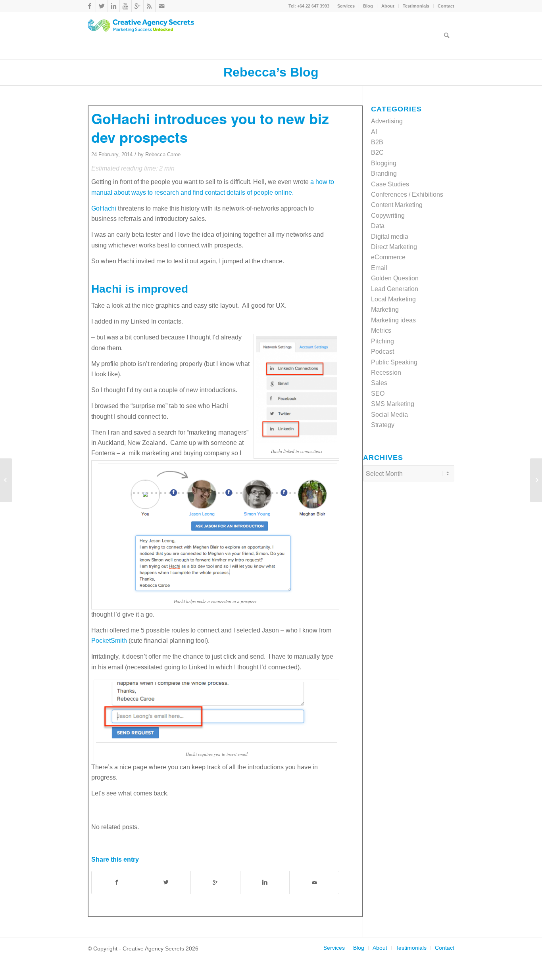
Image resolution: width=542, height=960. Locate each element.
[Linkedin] (113, 6)
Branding (384, 173)
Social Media (389, 414)
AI (374, 131)
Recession (386, 372)
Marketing (385, 309)
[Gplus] (137, 6)
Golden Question (395, 278)
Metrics (381, 330)
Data (377, 225)
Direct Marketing (394, 246)
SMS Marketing (392, 403)
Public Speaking (394, 362)
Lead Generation (394, 289)
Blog (368, 6)
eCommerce (388, 257)
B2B (377, 142)
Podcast (382, 351)
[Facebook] (90, 6)
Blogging (383, 163)
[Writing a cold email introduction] (6, 480)
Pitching (382, 341)
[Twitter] (102, 6)
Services (346, 6)
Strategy (382, 425)
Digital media (389, 236)
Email (379, 267)
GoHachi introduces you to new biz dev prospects (210, 127)
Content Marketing (397, 204)
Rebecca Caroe (163, 154)
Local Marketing (393, 299)
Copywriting (388, 215)
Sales (379, 382)
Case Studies (390, 184)
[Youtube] (125, 6)
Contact (446, 6)
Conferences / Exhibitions (407, 194)
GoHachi (103, 208)
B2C (377, 152)
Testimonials (416, 6)
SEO (377, 393)
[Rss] (149, 6)
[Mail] (161, 6)
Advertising (387, 121)
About (387, 6)
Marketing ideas (393, 320)
